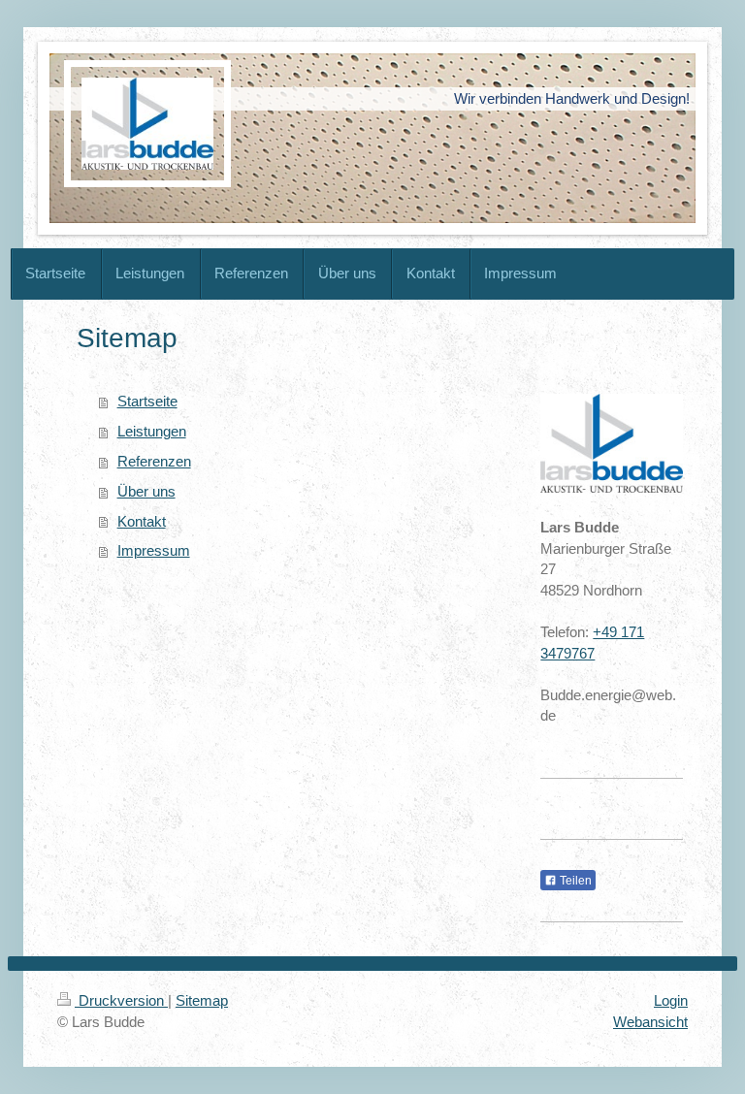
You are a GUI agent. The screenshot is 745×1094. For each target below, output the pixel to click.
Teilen (574, 880)
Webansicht (650, 1022)
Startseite (147, 401)
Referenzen (154, 461)
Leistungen (151, 431)
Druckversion (121, 1000)
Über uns (146, 491)
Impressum (153, 550)
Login (671, 1000)
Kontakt (141, 521)
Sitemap (202, 1000)
